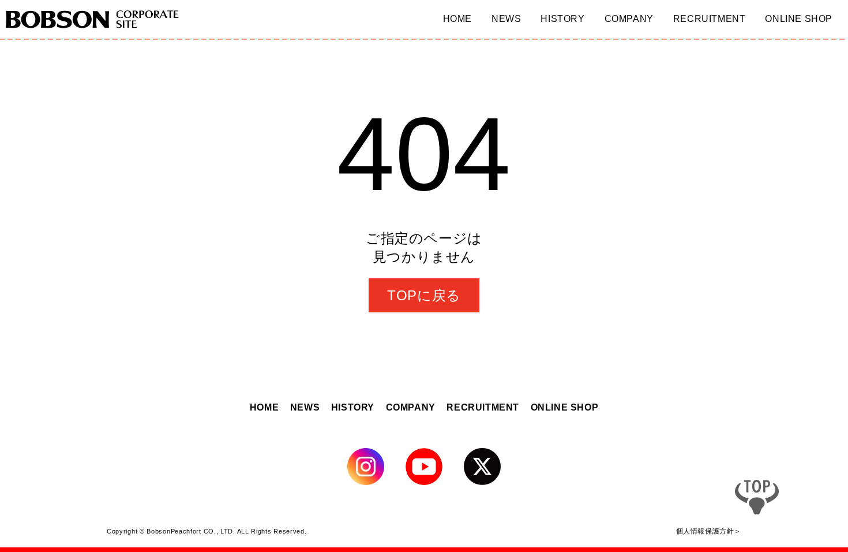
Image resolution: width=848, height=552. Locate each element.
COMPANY (411, 407)
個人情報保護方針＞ (708, 531)
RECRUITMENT (482, 407)
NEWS (305, 407)
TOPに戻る (424, 295)
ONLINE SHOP (565, 407)
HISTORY (352, 407)
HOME (264, 407)
